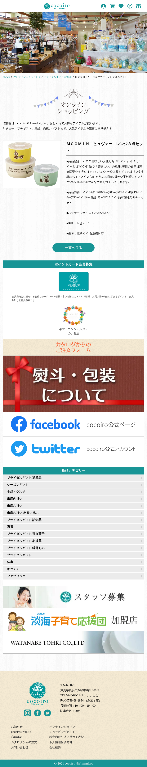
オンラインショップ (62, 726)
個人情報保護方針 (60, 742)
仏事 (10, 561)
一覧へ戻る (73, 248)
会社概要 (55, 747)
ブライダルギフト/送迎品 (24, 477)
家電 (10, 526)
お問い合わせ (19, 747)
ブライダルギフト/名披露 (24, 540)
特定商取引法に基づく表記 (66, 737)
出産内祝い (14, 498)
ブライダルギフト (19, 555)
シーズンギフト (18, 484)
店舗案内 (17, 737)
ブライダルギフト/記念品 (24, 519)
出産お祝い (14, 505)
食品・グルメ (16, 491)
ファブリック (16, 576)
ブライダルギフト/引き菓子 (26, 533)
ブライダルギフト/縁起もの (26, 548)
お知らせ (17, 726)
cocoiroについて (21, 731)
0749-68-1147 (74, 695)
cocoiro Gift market (79, 763)
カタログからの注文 (24, 742)
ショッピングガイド (62, 731)
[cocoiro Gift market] (56, 6)
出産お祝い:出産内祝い (23, 512)
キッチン (13, 569)
